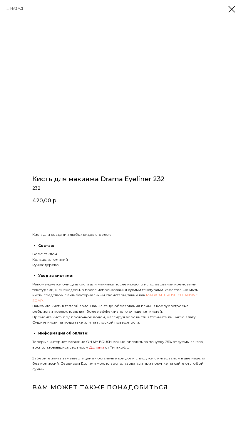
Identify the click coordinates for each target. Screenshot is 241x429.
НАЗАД (16, 8)
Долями (97, 347)
